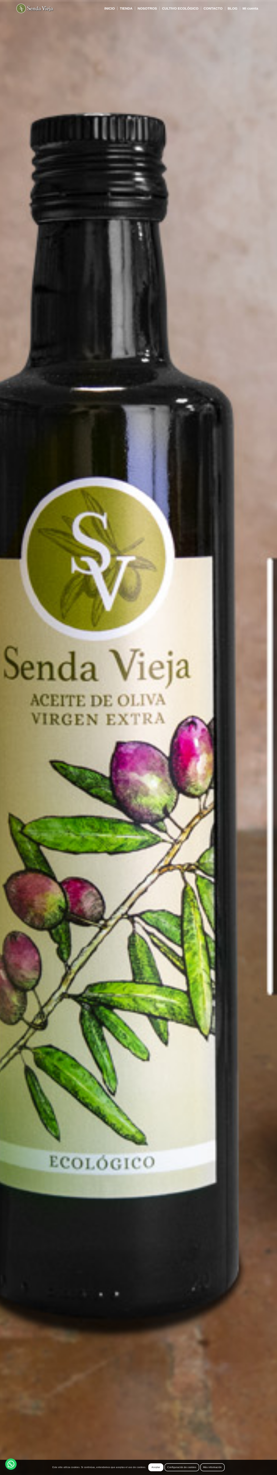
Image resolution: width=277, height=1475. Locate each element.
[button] (11, 1464)
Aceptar (156, 1467)
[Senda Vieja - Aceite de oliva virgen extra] (34, 8)
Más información (212, 1467)
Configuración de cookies (181, 1467)
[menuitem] (109, 8)
